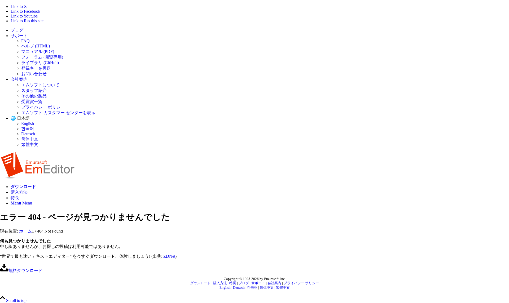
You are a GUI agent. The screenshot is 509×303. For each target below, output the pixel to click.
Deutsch (28, 134)
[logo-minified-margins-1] (38, 177)
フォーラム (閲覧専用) (42, 57)
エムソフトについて (40, 85)
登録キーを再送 (36, 68)
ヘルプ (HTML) (35, 46)
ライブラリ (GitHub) (40, 62)
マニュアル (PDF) (37, 51)
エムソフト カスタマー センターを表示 (58, 112)
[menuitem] (260, 30)
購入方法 (220, 283)
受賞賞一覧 (31, 101)
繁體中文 (29, 144)
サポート (19, 35)
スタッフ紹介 (34, 90)
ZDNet (169, 256)
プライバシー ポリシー (43, 107)
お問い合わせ (34, 74)
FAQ (25, 41)
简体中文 (29, 139)
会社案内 (19, 79)
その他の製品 (34, 96)
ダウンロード (200, 283)
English (27, 123)
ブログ (17, 30)
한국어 (27, 128)
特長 (232, 283)
